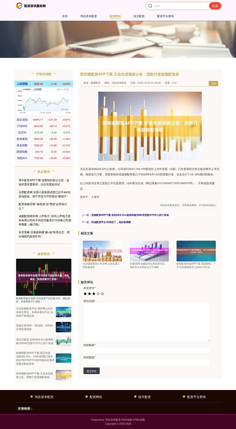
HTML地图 (139, 419)
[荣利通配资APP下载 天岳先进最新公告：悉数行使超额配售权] (63, 375)
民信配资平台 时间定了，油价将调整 (111, 222)
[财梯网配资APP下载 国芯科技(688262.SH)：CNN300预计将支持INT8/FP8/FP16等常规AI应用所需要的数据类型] (63, 358)
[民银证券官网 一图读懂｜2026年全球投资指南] (63, 327)
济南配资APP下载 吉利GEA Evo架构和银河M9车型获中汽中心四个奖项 (130, 215)
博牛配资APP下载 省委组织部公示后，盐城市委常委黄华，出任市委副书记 (44, 182)
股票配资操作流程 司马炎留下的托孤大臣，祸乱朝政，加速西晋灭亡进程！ (43, 299)
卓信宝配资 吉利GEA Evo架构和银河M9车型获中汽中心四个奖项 (34, 341)
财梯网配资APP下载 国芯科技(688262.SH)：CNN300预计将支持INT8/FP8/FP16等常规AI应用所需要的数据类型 (35, 358)
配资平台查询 (165, 16)
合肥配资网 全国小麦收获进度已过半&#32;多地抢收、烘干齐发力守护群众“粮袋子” (45, 194)
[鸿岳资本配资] (31, 5)
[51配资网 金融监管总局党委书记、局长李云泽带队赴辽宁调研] (149, 250)
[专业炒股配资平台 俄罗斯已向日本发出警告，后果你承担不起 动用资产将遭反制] (63, 312)
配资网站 (115, 16)
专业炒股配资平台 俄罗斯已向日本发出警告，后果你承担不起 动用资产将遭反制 (34, 312)
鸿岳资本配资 (88, 16)
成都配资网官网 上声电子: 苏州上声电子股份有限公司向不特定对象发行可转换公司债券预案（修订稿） (45, 220)
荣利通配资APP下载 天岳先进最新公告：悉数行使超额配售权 (34, 375)
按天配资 (139, 16)
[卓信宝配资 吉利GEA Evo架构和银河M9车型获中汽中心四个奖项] (63, 341)
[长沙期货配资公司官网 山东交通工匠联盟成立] (102, 250)
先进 (213, 83)
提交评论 (91, 371)
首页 (65, 16)
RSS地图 (126, 419)
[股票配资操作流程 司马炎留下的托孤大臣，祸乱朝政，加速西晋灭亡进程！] (43, 277)
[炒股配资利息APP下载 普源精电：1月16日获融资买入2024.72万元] (196, 250)
